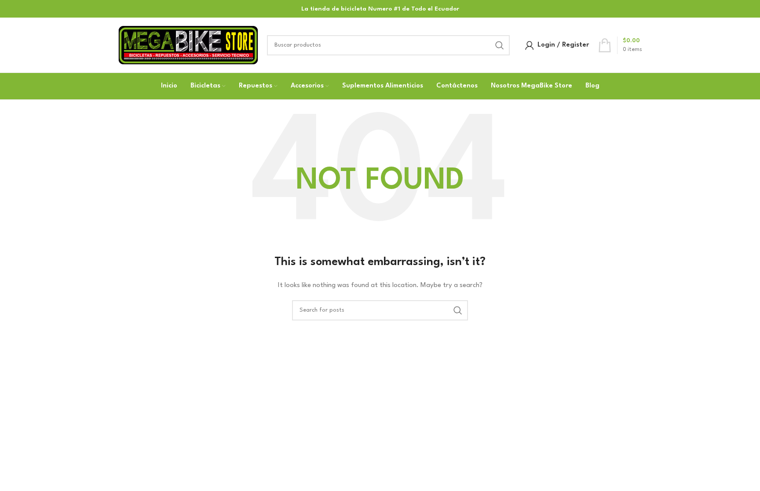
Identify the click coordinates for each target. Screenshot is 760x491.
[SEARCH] (500, 45)
